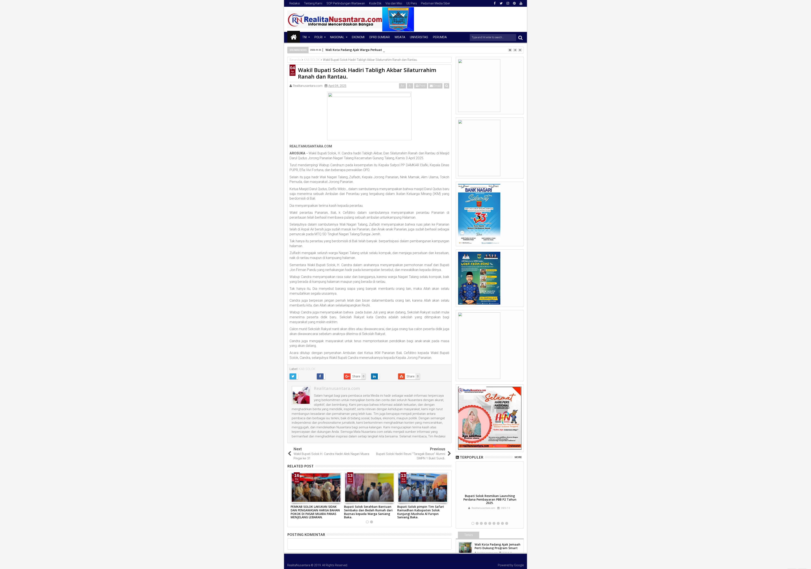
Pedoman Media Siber (435, 3)
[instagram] (508, 3)
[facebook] (495, 3)
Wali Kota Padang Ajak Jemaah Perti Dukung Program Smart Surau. (497, 548)
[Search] (520, 37)
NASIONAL (337, 37)
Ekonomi (358, 37)
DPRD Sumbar (379, 37)
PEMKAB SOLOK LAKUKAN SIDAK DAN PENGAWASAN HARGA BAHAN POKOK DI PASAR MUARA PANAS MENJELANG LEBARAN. (315, 512)
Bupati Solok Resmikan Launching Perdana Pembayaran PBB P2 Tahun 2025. (489, 499)
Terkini (468, 535)
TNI (304, 37)
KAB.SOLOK (307, 369)
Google (519, 565)
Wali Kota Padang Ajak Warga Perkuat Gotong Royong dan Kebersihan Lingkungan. (387, 50)
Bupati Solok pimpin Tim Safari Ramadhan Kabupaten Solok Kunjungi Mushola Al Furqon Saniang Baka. (420, 512)
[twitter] (501, 3)
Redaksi (294, 3)
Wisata (400, 37)
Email (437, 85)
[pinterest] (514, 3)
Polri (318, 37)
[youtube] (521, 3)
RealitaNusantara (298, 565)
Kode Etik (375, 3)
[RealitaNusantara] (293, 37)
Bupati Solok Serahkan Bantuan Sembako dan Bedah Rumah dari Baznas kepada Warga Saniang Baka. (368, 512)
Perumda (440, 37)
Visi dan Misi (393, 3)
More (518, 457)
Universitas (419, 37)
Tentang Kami (313, 3)
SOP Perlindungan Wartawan (346, 3)
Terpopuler (471, 457)
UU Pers (411, 3)
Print (422, 85)
